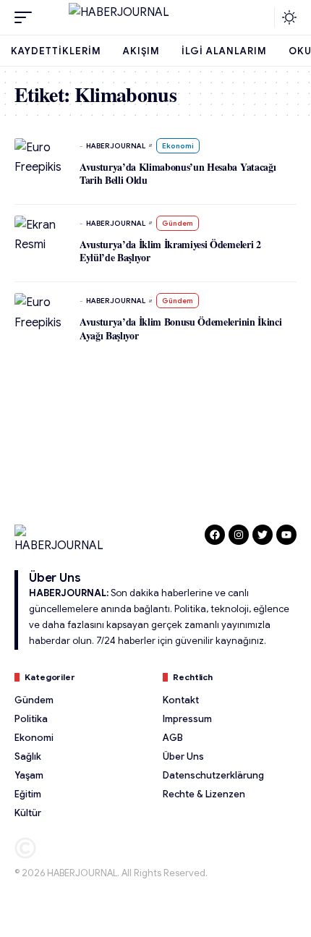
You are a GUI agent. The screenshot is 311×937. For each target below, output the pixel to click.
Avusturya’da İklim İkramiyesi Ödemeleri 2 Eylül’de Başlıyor (170, 251)
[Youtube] (286, 535)
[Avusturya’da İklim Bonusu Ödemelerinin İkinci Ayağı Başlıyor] (39, 313)
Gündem (177, 223)
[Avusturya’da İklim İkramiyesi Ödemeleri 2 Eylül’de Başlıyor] (39, 236)
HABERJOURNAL (115, 145)
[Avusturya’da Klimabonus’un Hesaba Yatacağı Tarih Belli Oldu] (39, 158)
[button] (26, 17)
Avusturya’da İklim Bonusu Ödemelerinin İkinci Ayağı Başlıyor (180, 328)
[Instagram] (239, 535)
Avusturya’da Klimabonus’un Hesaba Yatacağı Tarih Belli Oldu (178, 173)
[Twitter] (262, 535)
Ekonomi (178, 145)
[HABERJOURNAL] (155, 17)
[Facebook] (215, 535)
